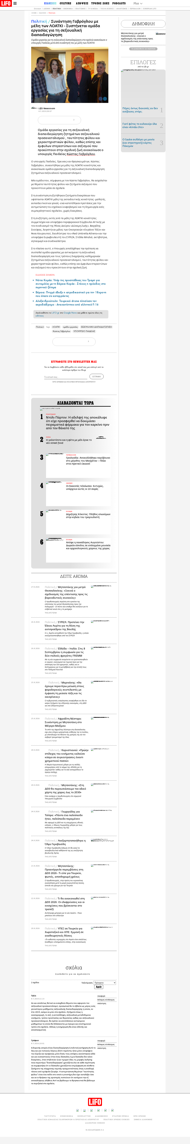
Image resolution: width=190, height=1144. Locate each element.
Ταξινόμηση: (87, 983)
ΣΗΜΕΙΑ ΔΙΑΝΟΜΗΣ (143, 1119)
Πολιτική (57, 8)
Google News (70, 312)
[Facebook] (100, 99)
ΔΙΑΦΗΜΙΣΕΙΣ (101, 1116)
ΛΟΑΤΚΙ (56, 327)
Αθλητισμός (121, 8)
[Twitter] (105, 99)
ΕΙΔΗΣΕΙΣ (42, 13)
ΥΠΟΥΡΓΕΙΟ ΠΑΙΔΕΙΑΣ (84, 331)
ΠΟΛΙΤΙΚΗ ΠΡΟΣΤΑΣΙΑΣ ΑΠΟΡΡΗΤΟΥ (81, 382)
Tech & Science (107, 8)
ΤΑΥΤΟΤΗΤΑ (50, 1116)
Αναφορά (101, 996)
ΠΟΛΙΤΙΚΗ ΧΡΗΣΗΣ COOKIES (116, 1119)
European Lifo (149, 8)
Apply (99, 986)
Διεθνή (46, 8)
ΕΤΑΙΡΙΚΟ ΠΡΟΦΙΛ (120, 1116)
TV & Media (93, 8)
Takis (33, 996)
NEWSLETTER (84, 1116)
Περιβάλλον (135, 8)
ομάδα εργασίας (70, 327)
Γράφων (35, 1040)
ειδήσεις (40, 315)
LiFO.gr (55, 312)
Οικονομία (68, 8)
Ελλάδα (37, 8)
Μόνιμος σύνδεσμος (106, 1000)
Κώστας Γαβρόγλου (81, 154)
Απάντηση (101, 1003)
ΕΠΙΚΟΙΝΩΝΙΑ (66, 1116)
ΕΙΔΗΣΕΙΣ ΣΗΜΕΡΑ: (45, 274)
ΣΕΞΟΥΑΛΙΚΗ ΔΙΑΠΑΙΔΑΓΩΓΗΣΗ (96, 327)
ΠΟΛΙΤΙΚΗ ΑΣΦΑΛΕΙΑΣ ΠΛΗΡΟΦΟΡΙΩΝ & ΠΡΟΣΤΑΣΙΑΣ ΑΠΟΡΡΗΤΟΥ (68, 1119)
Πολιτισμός (80, 8)
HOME (34, 13)
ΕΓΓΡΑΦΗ (96, 376)
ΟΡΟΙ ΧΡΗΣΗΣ (57, 382)
